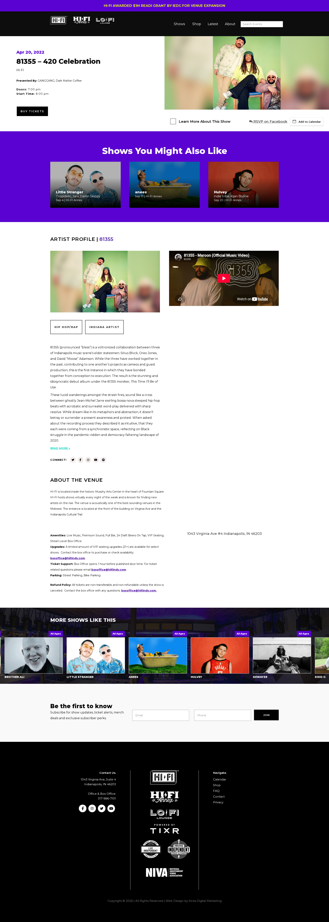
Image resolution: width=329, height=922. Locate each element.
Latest (213, 24)
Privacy (218, 802)
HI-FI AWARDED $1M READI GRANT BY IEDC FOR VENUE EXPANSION (164, 6)
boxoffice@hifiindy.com (108, 569)
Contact (219, 796)
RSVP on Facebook (269, 121)
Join (266, 715)
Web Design (175, 901)
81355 (106, 239)
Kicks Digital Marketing (205, 901)
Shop (196, 24)
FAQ (216, 791)
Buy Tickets (32, 111)
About (230, 24)
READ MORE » (60, 448)
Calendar (219, 779)
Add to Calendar (310, 121)
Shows (179, 24)
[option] (67, 656)
